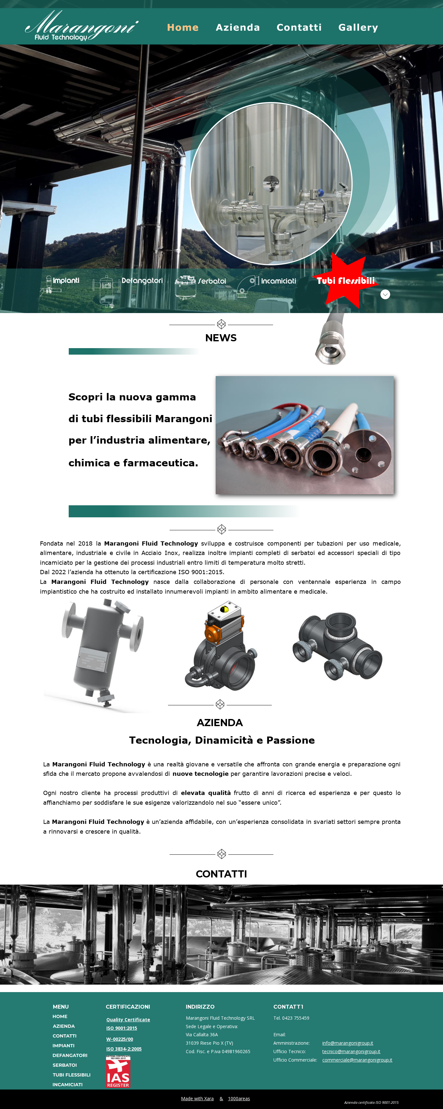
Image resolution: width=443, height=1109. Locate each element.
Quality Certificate (128, 1019)
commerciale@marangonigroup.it (357, 1060)
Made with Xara (197, 1098)
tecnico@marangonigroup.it (351, 1051)
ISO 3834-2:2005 (124, 1049)
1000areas (239, 1098)
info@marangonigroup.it (347, 1043)
